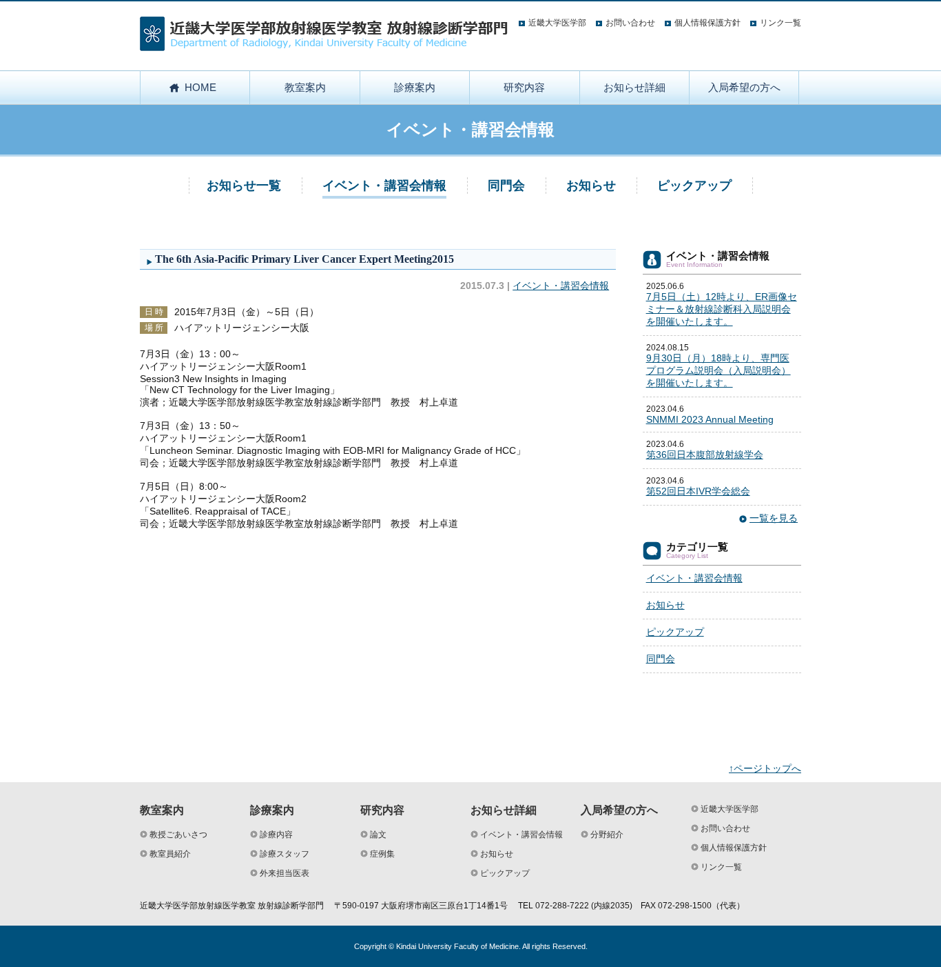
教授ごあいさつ (178, 834)
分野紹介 (606, 834)
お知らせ (591, 185)
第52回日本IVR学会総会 (698, 491)
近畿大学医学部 (557, 23)
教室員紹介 (170, 854)
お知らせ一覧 (244, 185)
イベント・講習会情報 (384, 185)
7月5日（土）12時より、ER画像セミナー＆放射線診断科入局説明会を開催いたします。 (721, 309)
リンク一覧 (780, 23)
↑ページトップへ (765, 768)
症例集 (382, 854)
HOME (200, 87)
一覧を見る (773, 518)
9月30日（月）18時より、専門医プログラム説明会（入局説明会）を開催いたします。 (718, 370)
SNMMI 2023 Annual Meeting (710, 419)
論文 (378, 834)
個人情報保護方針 (707, 23)
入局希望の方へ (744, 87)
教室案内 (305, 87)
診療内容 (276, 834)
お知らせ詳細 (634, 87)
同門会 (506, 185)
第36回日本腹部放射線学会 (704, 454)
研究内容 (524, 87)
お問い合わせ (630, 23)
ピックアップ (694, 185)
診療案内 (414, 87)
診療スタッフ (284, 854)
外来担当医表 (284, 873)
